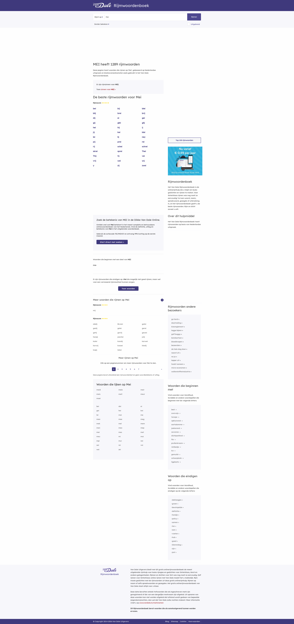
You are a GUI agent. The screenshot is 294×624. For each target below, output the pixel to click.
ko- (172, 451)
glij (143, 123)
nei (142, 441)
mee (120, 419)
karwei (145, 341)
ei (118, 118)
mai (120, 415)
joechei (120, 337)
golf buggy (176, 334)
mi (120, 436)
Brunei (120, 324)
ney (143, 137)
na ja (173, 357)
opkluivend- (176, 421)
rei (143, 142)
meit (120, 394)
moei (98, 398)
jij (94, 132)
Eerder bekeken (101, 24)
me (142, 415)
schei (119, 146)
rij (94, 146)
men (98, 428)
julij (143, 337)
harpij (95, 337)
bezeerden (175, 345)
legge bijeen (176, 330)
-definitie (175, 511)
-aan (173, 530)
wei (119, 161)
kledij (144, 345)
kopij (95, 350)
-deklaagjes (176, 500)
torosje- (174, 417)
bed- (173, 409)
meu (98, 436)
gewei (144, 333)
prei (119, 142)
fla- (172, 439)
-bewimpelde (176, 507)
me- (95, 265)
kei (118, 132)
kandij (120, 341)
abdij (95, 324)
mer (98, 432)
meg (142, 419)
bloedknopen (176, 342)
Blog (167, 621)
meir (142, 390)
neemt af (175, 353)
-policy (174, 519)
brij (143, 113)
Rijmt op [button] (98, 17)
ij (142, 127)
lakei (119, 350)
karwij (95, 345)
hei (94, 127)
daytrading (176, 323)
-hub (173, 537)
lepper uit (175, 360)
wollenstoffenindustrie (180, 371)
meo (120, 428)
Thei (144, 151)
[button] (162, 299)
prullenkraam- (177, 443)
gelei (119, 328)
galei (144, 324)
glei (119, 123)
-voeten (174, 534)
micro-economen (178, 368)
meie (121, 390)
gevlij (119, 333)
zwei (144, 165)
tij (118, 156)
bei (94, 108)
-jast (173, 552)
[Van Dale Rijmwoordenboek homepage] (103, 5)
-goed (173, 541)
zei (120, 449)
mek (98, 423)
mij (94, 310)
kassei (120, 345)
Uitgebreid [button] (195, 24)
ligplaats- (175, 462)
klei (143, 132)
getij (95, 333)
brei (119, 113)
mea (98, 419)
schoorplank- (176, 458)
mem (143, 423)
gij (94, 123)
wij (143, 161)
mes (120, 432)
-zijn (173, 548)
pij (94, 142)
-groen (174, 504)
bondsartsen (176, 338)
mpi (98, 441)
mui (120, 441)
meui (143, 394)
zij (118, 165)
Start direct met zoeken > (112, 242)
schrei (145, 146)
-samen (174, 522)
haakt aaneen (177, 364)
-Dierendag (176, 545)
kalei (95, 341)
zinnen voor (107, 89)
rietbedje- (175, 447)
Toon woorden (128, 288)
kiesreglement (177, 327)
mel (120, 423)
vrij (94, 161)
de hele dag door (178, 349)
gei (143, 118)
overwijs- (175, 413)
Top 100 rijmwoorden (184, 140)
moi (142, 436)
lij (118, 137)
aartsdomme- (177, 424)
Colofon (183, 621)
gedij (95, 328)
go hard (174, 319)
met (142, 432)
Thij (94, 156)
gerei (144, 328)
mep (142, 428)
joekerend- (176, 428)
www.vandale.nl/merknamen (151, 603)
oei (97, 445)
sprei (119, 151)
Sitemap (174, 621)
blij (94, 113)
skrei (95, 151)
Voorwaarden (194, 621)
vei (143, 156)
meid (98, 390)
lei (94, 137)
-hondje (174, 515)
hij (118, 127)
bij (118, 108)
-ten (173, 526)
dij (94, 118)
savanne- (175, 432)
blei (143, 108)
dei (120, 406)
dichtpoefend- (177, 436)
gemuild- (175, 454)
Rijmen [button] (194, 17)
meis (98, 394)
